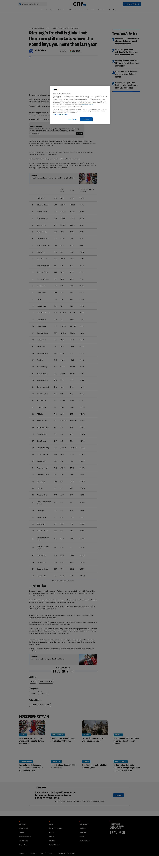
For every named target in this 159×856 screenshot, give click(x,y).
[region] (80, 105)
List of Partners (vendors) (60, 114)
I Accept (86, 119)
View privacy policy (87, 104)
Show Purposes (72, 119)
